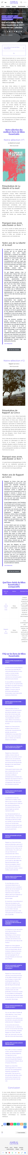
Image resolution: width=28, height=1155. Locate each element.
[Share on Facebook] (5, 31)
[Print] (21, 31)
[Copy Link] (19, 31)
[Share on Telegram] (14, 31)
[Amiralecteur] (14, 2)
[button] (2, 2)
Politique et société (7, 17)
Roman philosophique (7, 19)
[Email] (17, 31)
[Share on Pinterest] (10, 31)
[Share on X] (7, 31)
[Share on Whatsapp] (12, 31)
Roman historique (17, 17)
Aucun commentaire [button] (21, 1132)
